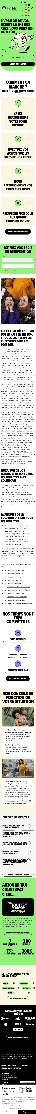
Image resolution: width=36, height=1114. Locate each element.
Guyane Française (8, 988)
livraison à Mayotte (14, 583)
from (3, 257)
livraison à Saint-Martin (15, 593)
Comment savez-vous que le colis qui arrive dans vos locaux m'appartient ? (15, 834)
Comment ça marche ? (9, 1077)
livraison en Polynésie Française (18, 587)
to (2, 263)
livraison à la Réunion (14, 580)
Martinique (26, 988)
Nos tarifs (5, 1079)
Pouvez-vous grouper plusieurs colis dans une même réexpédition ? (15, 844)
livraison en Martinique (15, 574)
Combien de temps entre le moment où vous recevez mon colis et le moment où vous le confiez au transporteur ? (15, 861)
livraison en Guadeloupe (15, 570)
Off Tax (3, 558)
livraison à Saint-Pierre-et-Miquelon (20, 603)
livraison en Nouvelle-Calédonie (18, 590)
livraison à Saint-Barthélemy (17, 597)
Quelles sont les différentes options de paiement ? (13, 826)
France (5, 983)
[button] (4, 7)
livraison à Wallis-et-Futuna (16, 600)
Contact (5, 1082)
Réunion (10, 993)
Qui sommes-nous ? (8, 1076)
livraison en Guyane (14, 577)
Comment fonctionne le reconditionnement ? (11, 852)
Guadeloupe (24, 983)
